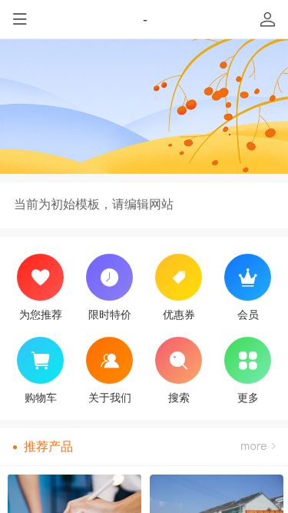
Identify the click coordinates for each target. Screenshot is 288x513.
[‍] (258, 447)
